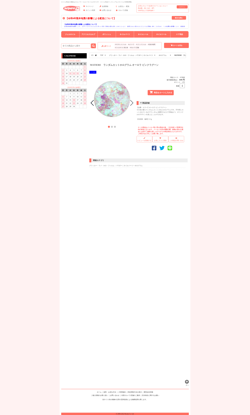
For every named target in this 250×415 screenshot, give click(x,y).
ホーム (99, 392)
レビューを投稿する (144, 140)
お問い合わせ (106, 10)
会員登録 (105, 6)
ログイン (182, 7)
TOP (101, 55)
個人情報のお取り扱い (100, 395)
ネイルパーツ (125, 34)
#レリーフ (131, 44)
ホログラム (163, 55)
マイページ (89, 6)
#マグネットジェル (120, 44)
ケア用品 (179, 34)
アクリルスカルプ (88, 34)
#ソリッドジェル (141, 44)
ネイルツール (161, 34)
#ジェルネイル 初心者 (121, 47)
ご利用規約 (122, 392)
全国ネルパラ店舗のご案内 (130, 395)
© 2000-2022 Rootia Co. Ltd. (125, 414)
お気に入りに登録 (160, 140)
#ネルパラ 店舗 (134, 47)
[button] (109, 127)
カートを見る (177, 45)
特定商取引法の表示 (135, 392)
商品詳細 (146, 103)
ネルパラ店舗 (123, 10)
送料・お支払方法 (110, 392)
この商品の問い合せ (176, 140)
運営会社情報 (148, 392)
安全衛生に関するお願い (150, 395)
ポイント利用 (90, 10)
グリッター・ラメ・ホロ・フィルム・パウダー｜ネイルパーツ (131, 55)
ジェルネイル (70, 34)
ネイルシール (143, 34)
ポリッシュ (106, 34)
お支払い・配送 (123, 6)
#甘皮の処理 (151, 44)
